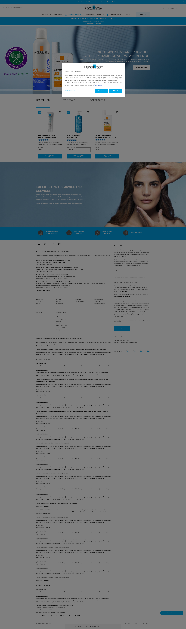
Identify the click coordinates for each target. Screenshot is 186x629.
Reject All (101, 90)
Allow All (115, 90)
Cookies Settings (70, 90)
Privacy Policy (98, 85)
